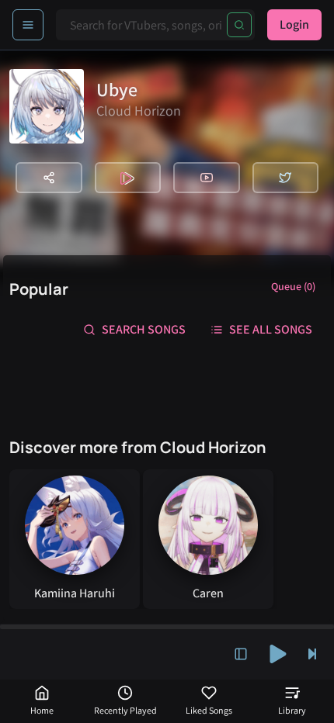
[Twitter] (285, 177)
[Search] (239, 24)
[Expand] (240, 654)
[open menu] (27, 24)
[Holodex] (128, 177)
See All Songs (270, 329)
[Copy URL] (49, 177)
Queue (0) (293, 286)
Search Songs (144, 329)
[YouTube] (206, 177)
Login (294, 24)
